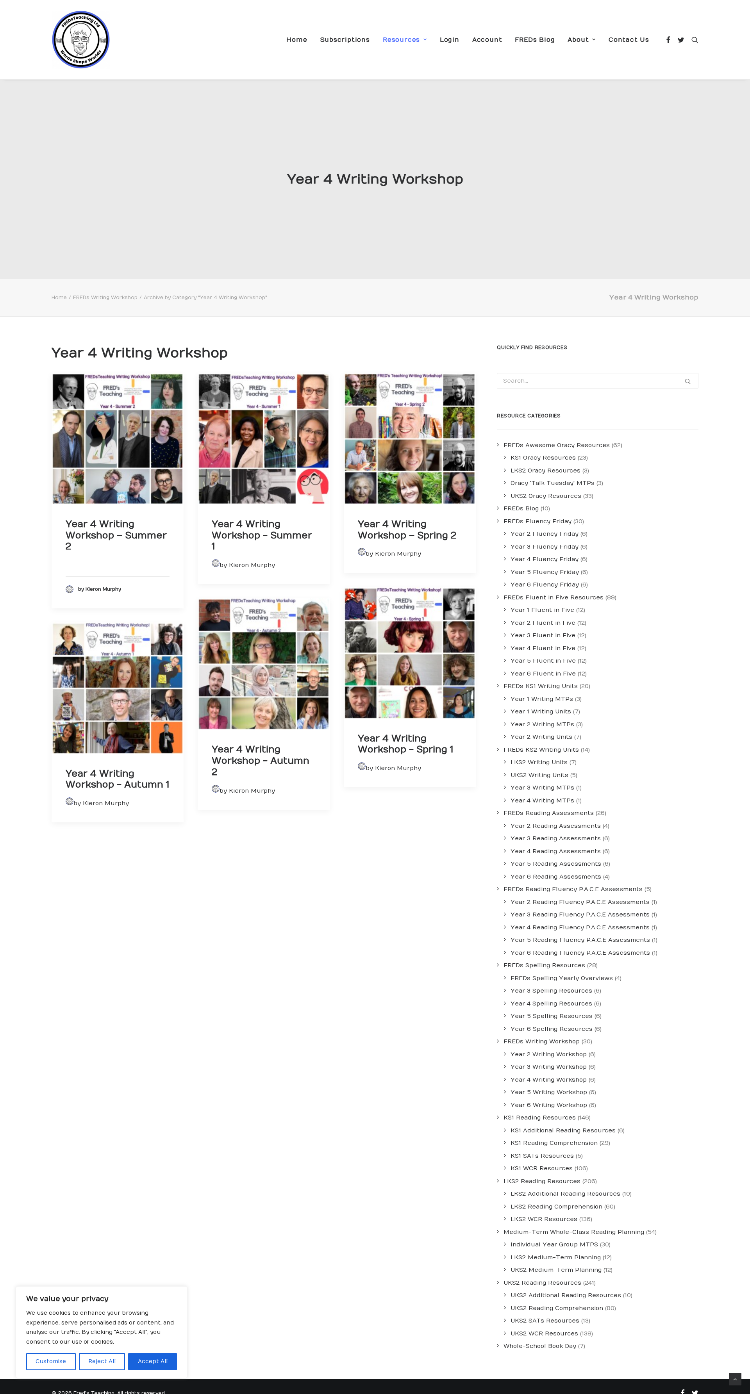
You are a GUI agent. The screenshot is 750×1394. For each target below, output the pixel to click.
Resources (401, 39)
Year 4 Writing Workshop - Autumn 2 (260, 760)
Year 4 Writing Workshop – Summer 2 (116, 535)
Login (449, 39)
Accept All (153, 1361)
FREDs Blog (535, 39)
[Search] (693, 39)
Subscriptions (345, 39)
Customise (51, 1361)
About (578, 39)
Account (487, 39)
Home (296, 39)
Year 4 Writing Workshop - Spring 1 (406, 744)
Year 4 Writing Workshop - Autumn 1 (118, 779)
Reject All (102, 1361)
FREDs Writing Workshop (105, 297)
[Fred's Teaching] (81, 40)
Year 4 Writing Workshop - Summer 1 (262, 535)
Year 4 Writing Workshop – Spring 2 (407, 530)
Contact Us (629, 39)
